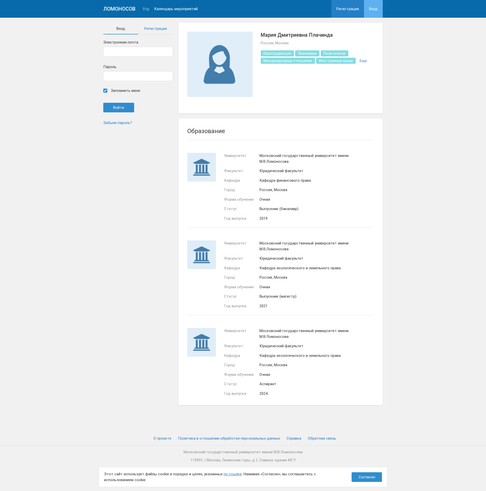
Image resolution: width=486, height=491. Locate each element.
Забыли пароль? (117, 122)
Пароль (109, 67)
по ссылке (233, 474)
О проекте (162, 438)
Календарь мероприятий (176, 9)
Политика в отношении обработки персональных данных (229, 438)
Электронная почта (120, 42)
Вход (373, 9)
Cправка (294, 438)
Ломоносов (119, 8)
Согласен (367, 477)
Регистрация (347, 9)
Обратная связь (322, 438)
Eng (146, 9)
